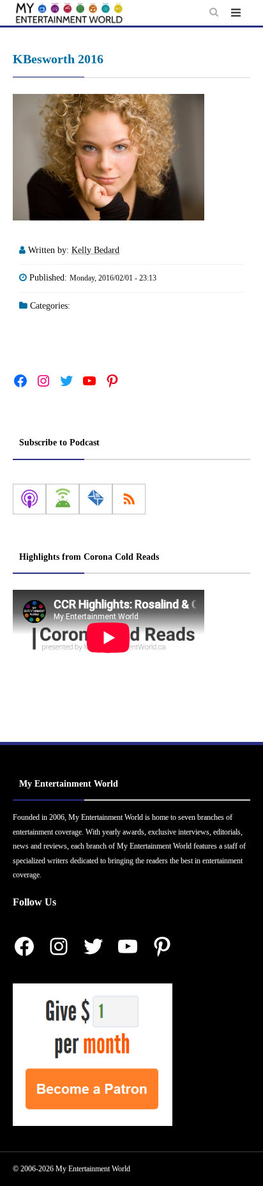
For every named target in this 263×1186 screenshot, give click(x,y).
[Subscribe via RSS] (129, 499)
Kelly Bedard (95, 250)
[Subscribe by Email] (95, 499)
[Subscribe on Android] (62, 499)
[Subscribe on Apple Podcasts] (29, 499)
